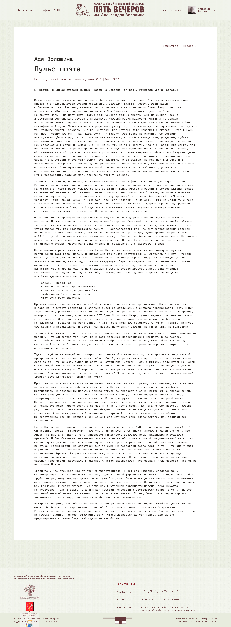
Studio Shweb (49, 621)
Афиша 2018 (51, 10)
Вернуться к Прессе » (180, 45)
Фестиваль (25, 10)
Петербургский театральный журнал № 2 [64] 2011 (77, 79)
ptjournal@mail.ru (151, 599)
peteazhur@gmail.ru (174, 599)
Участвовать (172, 10)
